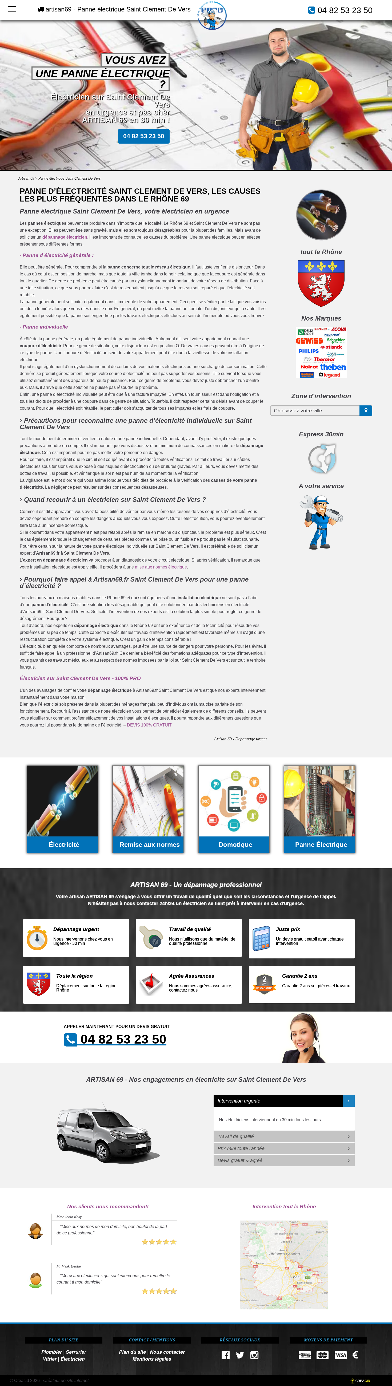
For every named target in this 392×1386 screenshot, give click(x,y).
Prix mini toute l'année (241, 1148)
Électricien (73, 1358)
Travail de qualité (236, 1136)
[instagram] (254, 1356)
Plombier (51, 1351)
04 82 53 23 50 (345, 10)
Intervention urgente (239, 1101)
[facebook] (225, 1356)
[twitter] (240, 1356)
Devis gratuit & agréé (240, 1160)
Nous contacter (167, 1351)
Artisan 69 (26, 178)
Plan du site (132, 1351)
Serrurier (76, 1351)
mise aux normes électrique (161, 567)
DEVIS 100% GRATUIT (149, 725)
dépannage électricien (64, 237)
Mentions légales (152, 1358)
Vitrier (50, 1358)
